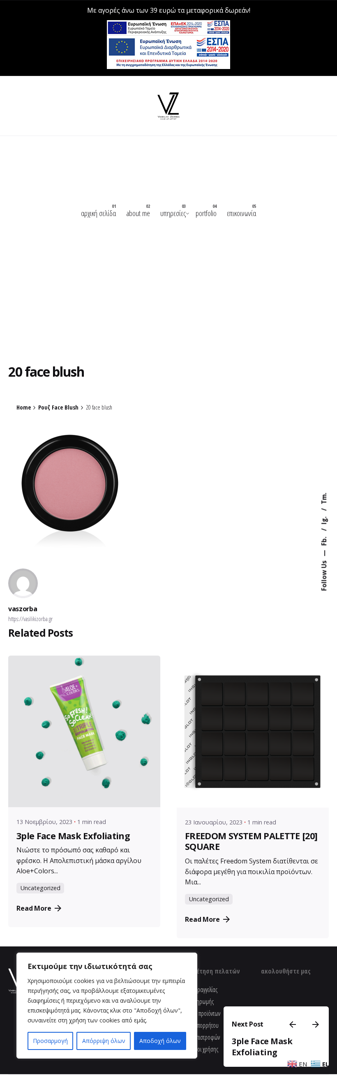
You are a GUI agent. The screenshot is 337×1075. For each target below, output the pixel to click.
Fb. (324, 540)
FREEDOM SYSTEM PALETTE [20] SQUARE (251, 841)
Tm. (324, 498)
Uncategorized (40, 888)
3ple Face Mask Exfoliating (262, 1047)
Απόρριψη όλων (103, 1041)
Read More (33, 908)
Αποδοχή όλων (160, 1041)
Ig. (324, 519)
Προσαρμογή (50, 1041)
